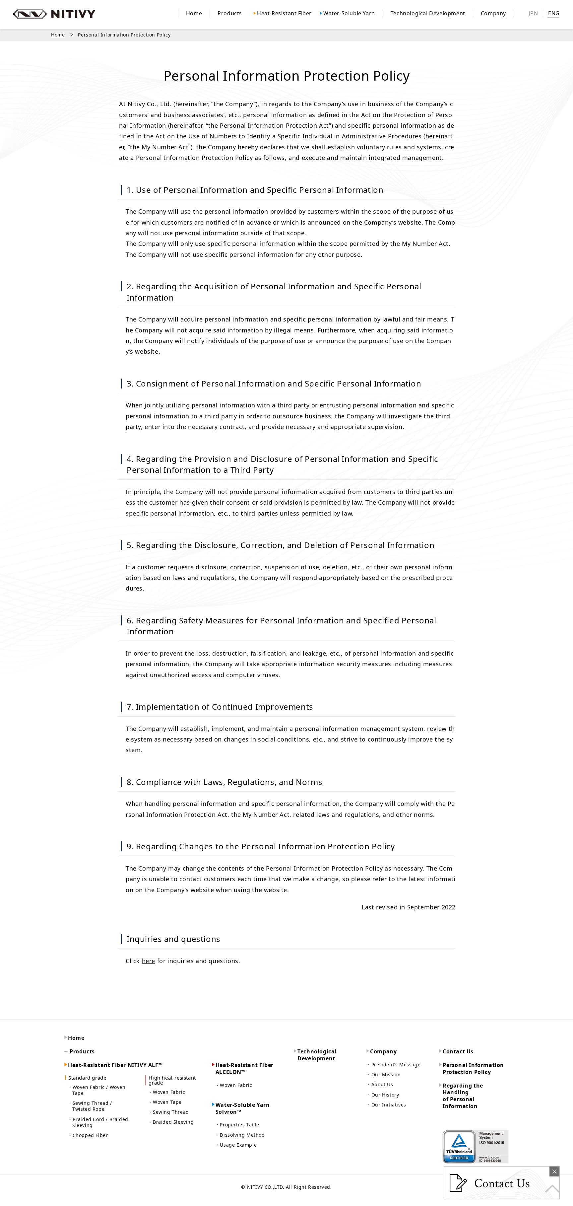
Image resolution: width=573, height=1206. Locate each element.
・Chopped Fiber (88, 1135)
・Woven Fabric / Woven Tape (97, 1090)
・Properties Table (237, 1125)
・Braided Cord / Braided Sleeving (98, 1122)
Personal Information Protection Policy (473, 1069)
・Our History (382, 1095)
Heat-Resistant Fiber (245, 1069)
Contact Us (458, 1051)
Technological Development (317, 1055)
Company (383, 1051)
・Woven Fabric (166, 1092)
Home (58, 35)
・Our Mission (383, 1075)
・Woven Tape (165, 1102)
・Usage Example (236, 1145)
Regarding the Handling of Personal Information (463, 1096)
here (148, 961)
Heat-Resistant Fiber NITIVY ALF (115, 1065)
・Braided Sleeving (171, 1122)
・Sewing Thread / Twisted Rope (90, 1106)
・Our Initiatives (386, 1105)
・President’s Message (393, 1065)
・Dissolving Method (240, 1135)
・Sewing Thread (168, 1112)
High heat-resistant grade (172, 1080)
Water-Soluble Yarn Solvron (243, 1108)
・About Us (379, 1085)
